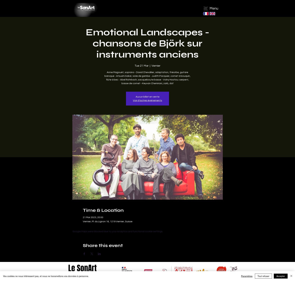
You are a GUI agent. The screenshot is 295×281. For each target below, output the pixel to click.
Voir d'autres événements (147, 100)
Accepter (280, 276)
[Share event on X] (91, 254)
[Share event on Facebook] (84, 254)
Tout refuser (263, 276)
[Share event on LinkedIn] (99, 254)
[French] (206, 13)
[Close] (291, 276)
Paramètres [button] (246, 276)
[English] (212, 13)
